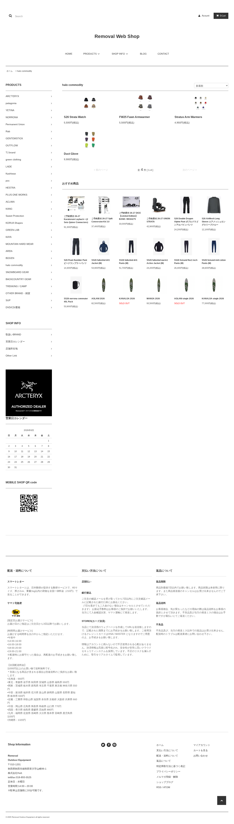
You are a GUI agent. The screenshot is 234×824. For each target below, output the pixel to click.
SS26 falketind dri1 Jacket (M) (100, 261)
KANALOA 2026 (127, 298)
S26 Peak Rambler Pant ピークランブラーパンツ (75, 261)
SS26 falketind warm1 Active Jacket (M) (157, 261)
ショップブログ (164, 782)
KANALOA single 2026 (213, 298)
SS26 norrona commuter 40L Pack (76, 300)
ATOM (166, 787)
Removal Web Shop (117, 36)
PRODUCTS (90, 53)
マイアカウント (201, 745)
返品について (163, 760)
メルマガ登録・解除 (167, 776)
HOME (68, 53)
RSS (158, 787)
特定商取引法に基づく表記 (170, 766)
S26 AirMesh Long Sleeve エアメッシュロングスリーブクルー (213, 221)
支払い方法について (167, 750)
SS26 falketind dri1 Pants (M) (128, 261)
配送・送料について (167, 755)
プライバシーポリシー (168, 771)
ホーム (10, 71)
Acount (205, 15)
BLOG (143, 53)
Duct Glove (71, 153)
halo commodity (24, 71)
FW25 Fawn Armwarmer (134, 117)
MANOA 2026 (153, 298)
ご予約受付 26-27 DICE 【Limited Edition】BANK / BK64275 (130, 216)
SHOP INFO (118, 53)
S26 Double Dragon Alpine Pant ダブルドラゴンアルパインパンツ (186, 221)
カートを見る (200, 750)
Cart (223, 15)
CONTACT (163, 53)
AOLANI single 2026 (184, 298)
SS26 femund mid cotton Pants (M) (214, 261)
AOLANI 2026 (98, 298)
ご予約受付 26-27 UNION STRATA (158, 220)
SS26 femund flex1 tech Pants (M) (185, 261)
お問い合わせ (200, 755)
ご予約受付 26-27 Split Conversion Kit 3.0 (102, 220)
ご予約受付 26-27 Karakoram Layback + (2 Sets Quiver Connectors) (76, 219)
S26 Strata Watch (75, 117)
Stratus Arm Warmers (188, 117)
